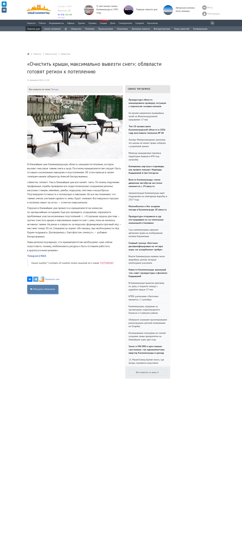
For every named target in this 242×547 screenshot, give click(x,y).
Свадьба (139, 23)
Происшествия (105, 28)
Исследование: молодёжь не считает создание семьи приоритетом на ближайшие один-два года (147, 336)
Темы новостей (181, 28)
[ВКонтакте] (29, 279)
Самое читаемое (52, 28)
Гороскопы (152, 23)
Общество (76, 28)
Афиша (70, 23)
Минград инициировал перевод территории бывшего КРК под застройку (145, 156)
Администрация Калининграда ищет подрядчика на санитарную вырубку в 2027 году (148, 196)
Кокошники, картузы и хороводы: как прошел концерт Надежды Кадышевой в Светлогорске (146, 169)
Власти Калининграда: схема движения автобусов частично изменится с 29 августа (145, 183)
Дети (112, 23)
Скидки (103, 23)
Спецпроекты (125, 23)
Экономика (122, 28)
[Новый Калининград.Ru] (28, 54)
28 (64, 10)
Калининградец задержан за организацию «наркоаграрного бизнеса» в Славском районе (144, 309)
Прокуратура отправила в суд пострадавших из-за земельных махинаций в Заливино (146, 219)
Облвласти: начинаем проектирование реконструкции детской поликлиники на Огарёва (148, 323)
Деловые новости (141, 28)
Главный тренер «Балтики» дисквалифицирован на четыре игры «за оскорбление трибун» (146, 246)
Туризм (81, 23)
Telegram (33, 255)
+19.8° (65, 6)
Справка (92, 23)
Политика (89, 28)
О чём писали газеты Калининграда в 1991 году (107, 9)
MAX (43, 255)
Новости (31, 23)
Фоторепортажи (162, 28)
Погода (54, 89)
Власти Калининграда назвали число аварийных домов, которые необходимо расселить (147, 259)
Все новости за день (146, 372)
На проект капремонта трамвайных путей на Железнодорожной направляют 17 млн (146, 116)
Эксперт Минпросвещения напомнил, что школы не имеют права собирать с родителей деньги (147, 143)
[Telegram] (35, 279)
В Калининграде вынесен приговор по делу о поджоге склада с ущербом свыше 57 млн (146, 286)
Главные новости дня (146, 9)
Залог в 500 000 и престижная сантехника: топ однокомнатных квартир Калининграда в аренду (146, 349)
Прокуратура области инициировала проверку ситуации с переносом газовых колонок (147, 103)
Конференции (200, 28)
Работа (42, 23)
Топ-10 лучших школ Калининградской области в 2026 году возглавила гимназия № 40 (147, 129)
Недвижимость (56, 23)
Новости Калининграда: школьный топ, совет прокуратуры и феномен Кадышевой (148, 273)
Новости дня (33, 28)
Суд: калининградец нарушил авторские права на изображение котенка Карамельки (146, 233)
